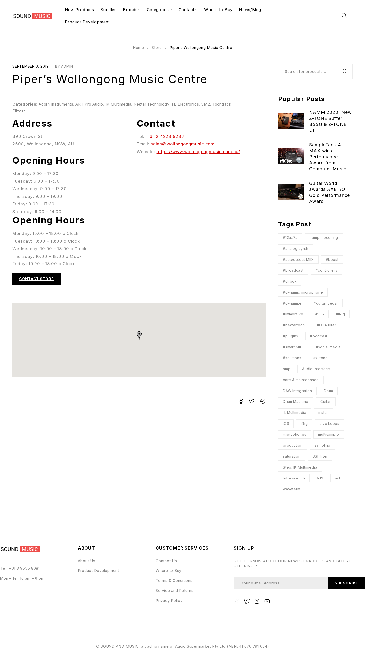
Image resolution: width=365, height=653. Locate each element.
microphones (294, 434)
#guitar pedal (326, 303)
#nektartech (294, 325)
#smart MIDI (293, 347)
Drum (328, 391)
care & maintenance (301, 380)
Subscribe (346, 583)
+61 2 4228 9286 (165, 136)
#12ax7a (290, 237)
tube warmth (294, 478)
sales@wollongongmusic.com (183, 143)
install (323, 412)
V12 (320, 478)
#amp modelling (323, 237)
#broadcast (293, 270)
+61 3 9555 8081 (24, 568)
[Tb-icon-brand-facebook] (237, 601)
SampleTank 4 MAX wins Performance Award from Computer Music (327, 156)
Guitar (325, 401)
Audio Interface (316, 369)
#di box (290, 281)
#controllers (326, 270)
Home (138, 47)
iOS (286, 423)
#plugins (290, 336)
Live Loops (329, 423)
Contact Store (36, 279)
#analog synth (295, 248)
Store (157, 47)
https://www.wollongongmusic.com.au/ (198, 151)
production (293, 445)
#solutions (292, 358)
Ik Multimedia (294, 412)
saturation (292, 456)
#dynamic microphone (303, 292)
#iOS (319, 314)
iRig (304, 423)
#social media (328, 347)
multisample (328, 434)
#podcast (318, 336)
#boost (332, 259)
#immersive (293, 314)
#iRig (340, 314)
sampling (322, 445)
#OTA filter (326, 325)
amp (286, 369)
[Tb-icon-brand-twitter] (247, 601)
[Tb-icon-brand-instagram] (257, 601)
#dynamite (292, 303)
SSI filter (320, 456)
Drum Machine (295, 401)
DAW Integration (297, 391)
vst (337, 478)
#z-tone (320, 358)
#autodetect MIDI (298, 259)
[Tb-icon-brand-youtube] (267, 601)
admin (67, 66)
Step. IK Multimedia (300, 467)
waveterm (291, 489)
